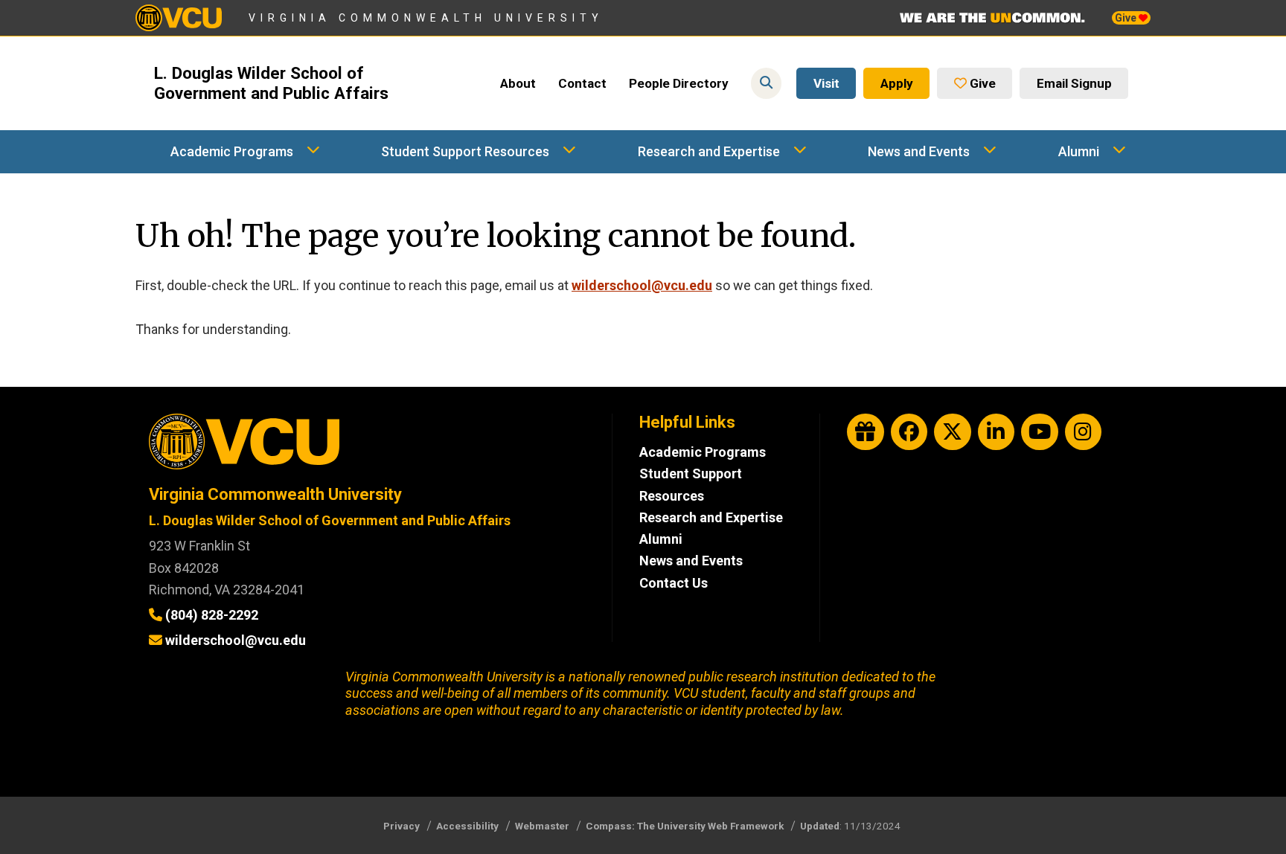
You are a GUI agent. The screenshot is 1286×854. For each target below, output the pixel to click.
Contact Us (673, 583)
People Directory (679, 83)
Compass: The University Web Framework (685, 826)
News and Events (919, 151)
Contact (582, 83)
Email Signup (1074, 83)
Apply (896, 83)
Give (1127, 18)
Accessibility (467, 826)
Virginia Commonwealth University (426, 18)
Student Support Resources (465, 151)
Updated (819, 826)
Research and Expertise (709, 151)
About (518, 83)
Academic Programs (231, 151)
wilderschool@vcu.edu (642, 285)
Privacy (401, 826)
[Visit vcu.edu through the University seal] (367, 447)
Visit (826, 83)
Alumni (1078, 151)
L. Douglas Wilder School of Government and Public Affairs (271, 83)
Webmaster (542, 826)
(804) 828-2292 (211, 615)
